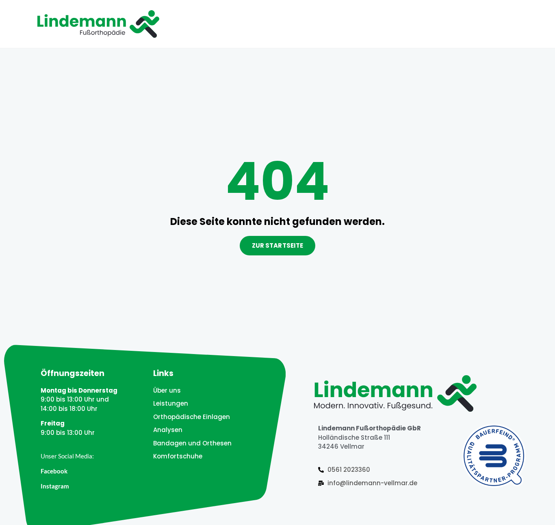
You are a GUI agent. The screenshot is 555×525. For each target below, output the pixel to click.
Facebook (54, 471)
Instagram (55, 486)
